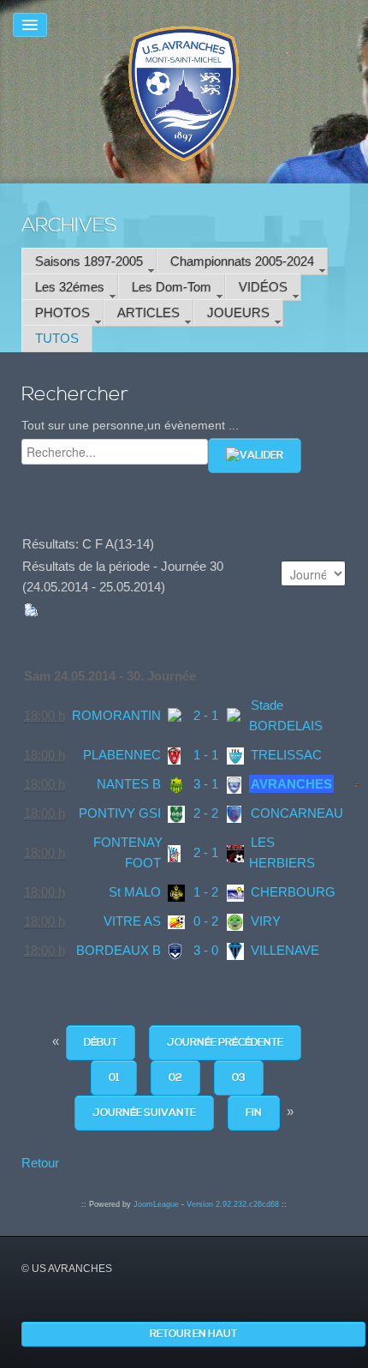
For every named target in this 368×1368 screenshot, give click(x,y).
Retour (40, 1162)
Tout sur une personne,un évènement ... (130, 425)
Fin (254, 1113)
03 (239, 1077)
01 (114, 1077)
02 (175, 1077)
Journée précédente (225, 1042)
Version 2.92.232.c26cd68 (233, 1204)
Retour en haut (193, 1334)
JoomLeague (156, 1204)
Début (100, 1042)
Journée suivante (144, 1113)
